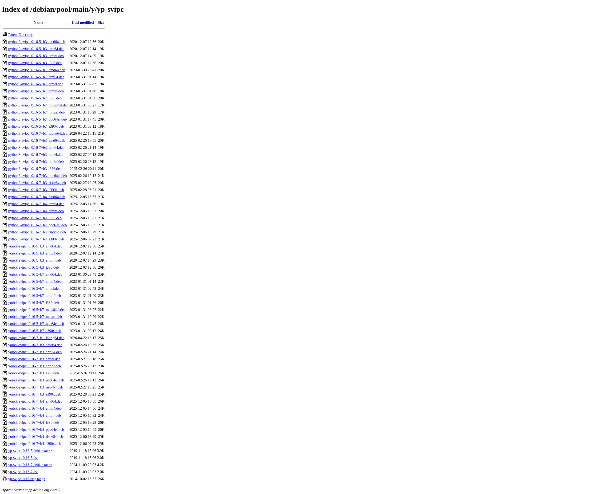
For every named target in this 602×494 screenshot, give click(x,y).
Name (38, 22)
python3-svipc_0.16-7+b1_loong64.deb (37, 133)
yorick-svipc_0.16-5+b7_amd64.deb (35, 274)
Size (101, 22)
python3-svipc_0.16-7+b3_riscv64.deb (37, 183)
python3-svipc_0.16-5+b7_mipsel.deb (36, 112)
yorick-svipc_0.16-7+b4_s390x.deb (34, 444)
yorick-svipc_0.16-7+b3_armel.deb (34, 359)
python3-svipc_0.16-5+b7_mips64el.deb (38, 105)
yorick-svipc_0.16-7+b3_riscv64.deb (35, 387)
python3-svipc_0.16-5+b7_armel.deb (35, 84)
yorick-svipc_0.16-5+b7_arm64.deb (35, 281)
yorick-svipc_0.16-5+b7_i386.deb (33, 303)
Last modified (83, 22)
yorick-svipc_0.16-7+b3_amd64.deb (35, 345)
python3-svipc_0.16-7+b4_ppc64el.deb (37, 225)
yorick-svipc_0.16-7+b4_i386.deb (33, 422)
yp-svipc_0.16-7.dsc (23, 472)
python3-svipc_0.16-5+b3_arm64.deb (36, 49)
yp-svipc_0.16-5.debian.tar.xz (30, 451)
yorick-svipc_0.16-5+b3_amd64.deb (35, 246)
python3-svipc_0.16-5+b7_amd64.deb (36, 70)
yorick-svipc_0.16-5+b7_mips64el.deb (37, 310)
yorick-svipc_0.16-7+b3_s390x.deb (34, 394)
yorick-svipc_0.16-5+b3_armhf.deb (34, 260)
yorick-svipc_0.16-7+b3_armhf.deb (34, 366)
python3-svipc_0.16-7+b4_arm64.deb (36, 204)
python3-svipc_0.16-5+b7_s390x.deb (36, 126)
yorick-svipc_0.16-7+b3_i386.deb (33, 373)
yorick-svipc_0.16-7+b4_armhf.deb (34, 415)
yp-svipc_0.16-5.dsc (23, 458)
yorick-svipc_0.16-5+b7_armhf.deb (34, 296)
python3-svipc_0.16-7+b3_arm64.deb (36, 147)
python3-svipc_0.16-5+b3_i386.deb (35, 63)
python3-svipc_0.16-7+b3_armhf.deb (36, 162)
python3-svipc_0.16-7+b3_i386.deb (35, 169)
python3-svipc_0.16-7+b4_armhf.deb (36, 211)
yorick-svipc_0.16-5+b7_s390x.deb (34, 331)
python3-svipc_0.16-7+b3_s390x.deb (36, 190)
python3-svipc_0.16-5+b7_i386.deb (35, 98)
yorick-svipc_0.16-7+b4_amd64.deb (35, 401)
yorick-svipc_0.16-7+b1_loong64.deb (36, 338)
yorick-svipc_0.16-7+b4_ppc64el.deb (36, 429)
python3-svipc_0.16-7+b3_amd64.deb (36, 140)
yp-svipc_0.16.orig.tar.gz (26, 479)
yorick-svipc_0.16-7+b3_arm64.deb (35, 352)
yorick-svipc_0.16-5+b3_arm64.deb (35, 253)
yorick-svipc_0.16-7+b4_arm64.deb (35, 408)
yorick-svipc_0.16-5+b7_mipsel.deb (35, 317)
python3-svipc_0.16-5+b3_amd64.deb (36, 42)
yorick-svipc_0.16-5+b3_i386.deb (33, 267)
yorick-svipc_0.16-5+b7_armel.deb (34, 288)
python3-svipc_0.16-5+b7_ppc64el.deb (37, 119)
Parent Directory (20, 35)
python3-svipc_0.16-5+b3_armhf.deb (36, 56)
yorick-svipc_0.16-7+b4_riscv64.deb (35, 437)
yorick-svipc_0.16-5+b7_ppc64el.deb (36, 324)
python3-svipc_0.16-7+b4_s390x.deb (36, 239)
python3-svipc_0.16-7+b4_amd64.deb (36, 197)
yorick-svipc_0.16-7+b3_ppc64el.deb (36, 380)
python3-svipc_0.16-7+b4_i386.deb (35, 218)
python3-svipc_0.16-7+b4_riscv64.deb (37, 232)
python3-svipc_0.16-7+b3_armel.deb (35, 155)
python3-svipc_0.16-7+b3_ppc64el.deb (37, 176)
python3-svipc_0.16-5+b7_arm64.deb (36, 77)
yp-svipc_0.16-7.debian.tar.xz (30, 465)
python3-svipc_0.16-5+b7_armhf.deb (36, 91)
